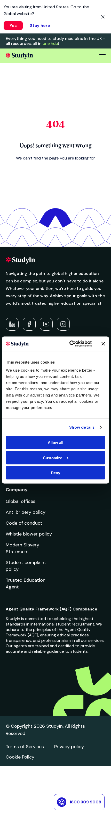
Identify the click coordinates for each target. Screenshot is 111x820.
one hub (50, 43)
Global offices (20, 501)
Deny (55, 473)
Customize (52, 457)
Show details (81, 427)
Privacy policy (69, 746)
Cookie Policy (20, 757)
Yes (13, 25)
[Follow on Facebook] (29, 324)
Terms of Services (25, 746)
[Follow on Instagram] (63, 324)
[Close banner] (103, 343)
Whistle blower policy (29, 534)
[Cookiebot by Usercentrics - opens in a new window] (70, 343)
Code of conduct (24, 523)
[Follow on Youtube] (46, 324)
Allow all (55, 442)
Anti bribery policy (25, 512)
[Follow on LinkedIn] (12, 324)
